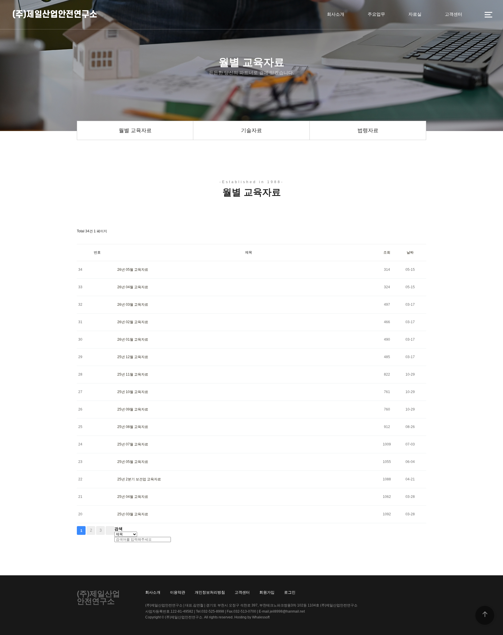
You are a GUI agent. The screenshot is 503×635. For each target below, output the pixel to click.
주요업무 (376, 14)
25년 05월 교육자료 (132, 462)
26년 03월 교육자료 (132, 305)
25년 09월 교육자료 (132, 409)
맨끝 (110, 530)
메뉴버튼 (488, 14)
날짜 (410, 252)
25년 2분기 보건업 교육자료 (139, 479)
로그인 (289, 592)
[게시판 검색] (80, 239)
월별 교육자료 (135, 130)
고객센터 (453, 14)
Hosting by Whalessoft (252, 617)
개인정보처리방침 (210, 592)
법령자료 (367, 130)
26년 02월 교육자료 (132, 322)
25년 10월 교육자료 (132, 392)
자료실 (414, 14)
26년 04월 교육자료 (132, 287)
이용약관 (177, 592)
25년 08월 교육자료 (132, 427)
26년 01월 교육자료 (132, 339)
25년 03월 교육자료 (132, 514)
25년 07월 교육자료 (132, 444)
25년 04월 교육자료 (132, 497)
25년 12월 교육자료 (132, 357)
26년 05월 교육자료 (132, 270)
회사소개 (335, 14)
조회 (386, 252)
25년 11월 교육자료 (132, 374)
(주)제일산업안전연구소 (54, 14)
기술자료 (251, 130)
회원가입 (266, 592)
